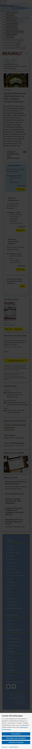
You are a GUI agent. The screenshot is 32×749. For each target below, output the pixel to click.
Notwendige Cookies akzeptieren (16, 738)
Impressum (4, 747)
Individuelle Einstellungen (16, 742)
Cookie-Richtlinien (13, 747)
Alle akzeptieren (16, 734)
